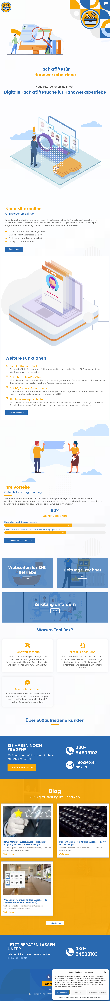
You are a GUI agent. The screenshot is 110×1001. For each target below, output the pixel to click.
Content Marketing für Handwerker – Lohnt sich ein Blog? (82, 843)
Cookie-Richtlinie (64, 997)
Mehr (27, 579)
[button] (106, 972)
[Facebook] (49, 977)
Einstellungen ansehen (97, 992)
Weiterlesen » (9, 854)
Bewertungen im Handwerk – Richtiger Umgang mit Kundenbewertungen (24, 843)
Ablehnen (78, 992)
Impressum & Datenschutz (78, 997)
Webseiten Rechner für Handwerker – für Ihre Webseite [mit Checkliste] (25, 901)
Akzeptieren (62, 992)
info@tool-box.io (17, 958)
